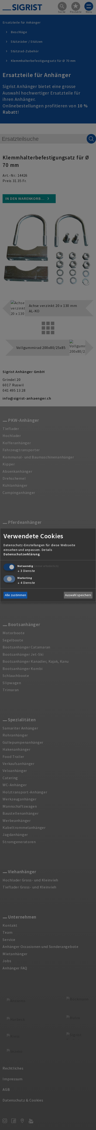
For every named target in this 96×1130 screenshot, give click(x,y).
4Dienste (26, 583)
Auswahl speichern (78, 595)
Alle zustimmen (15, 595)
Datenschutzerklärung (21, 554)
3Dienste (26, 571)
